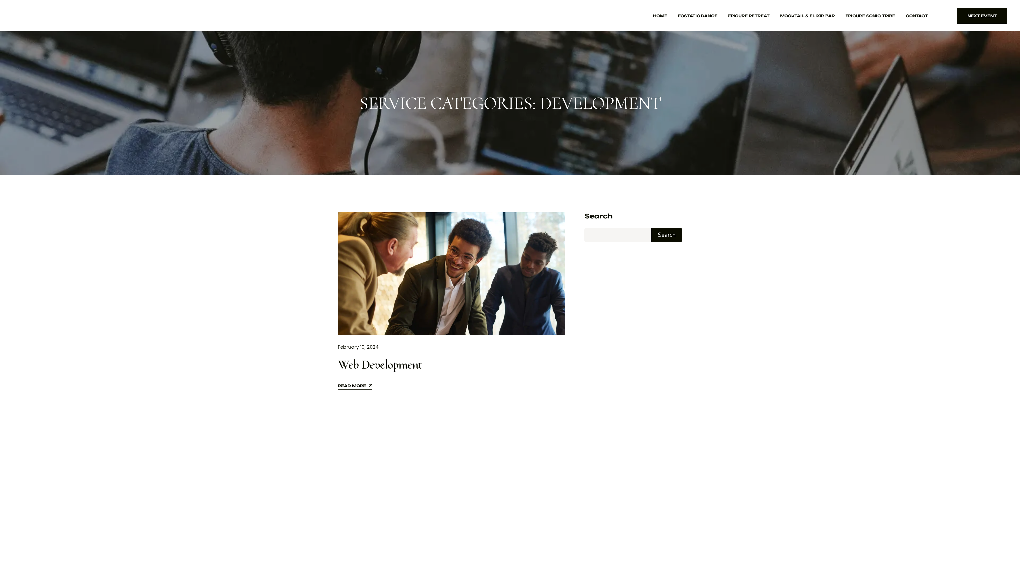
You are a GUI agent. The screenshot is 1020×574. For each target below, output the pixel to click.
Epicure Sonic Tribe (870, 16)
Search (598, 216)
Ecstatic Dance (697, 16)
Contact (917, 16)
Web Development (380, 364)
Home (660, 16)
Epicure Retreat (749, 16)
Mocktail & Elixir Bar (807, 16)
